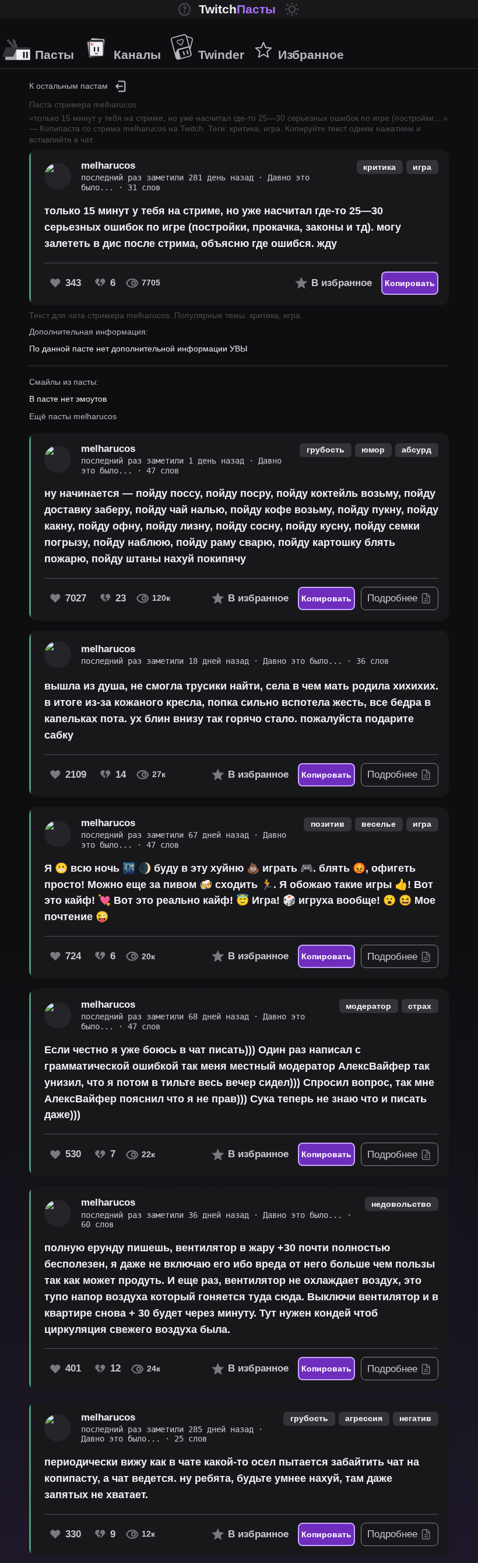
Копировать (410, 283)
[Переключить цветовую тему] (292, 9)
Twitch (237, 9)
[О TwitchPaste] (184, 9)
